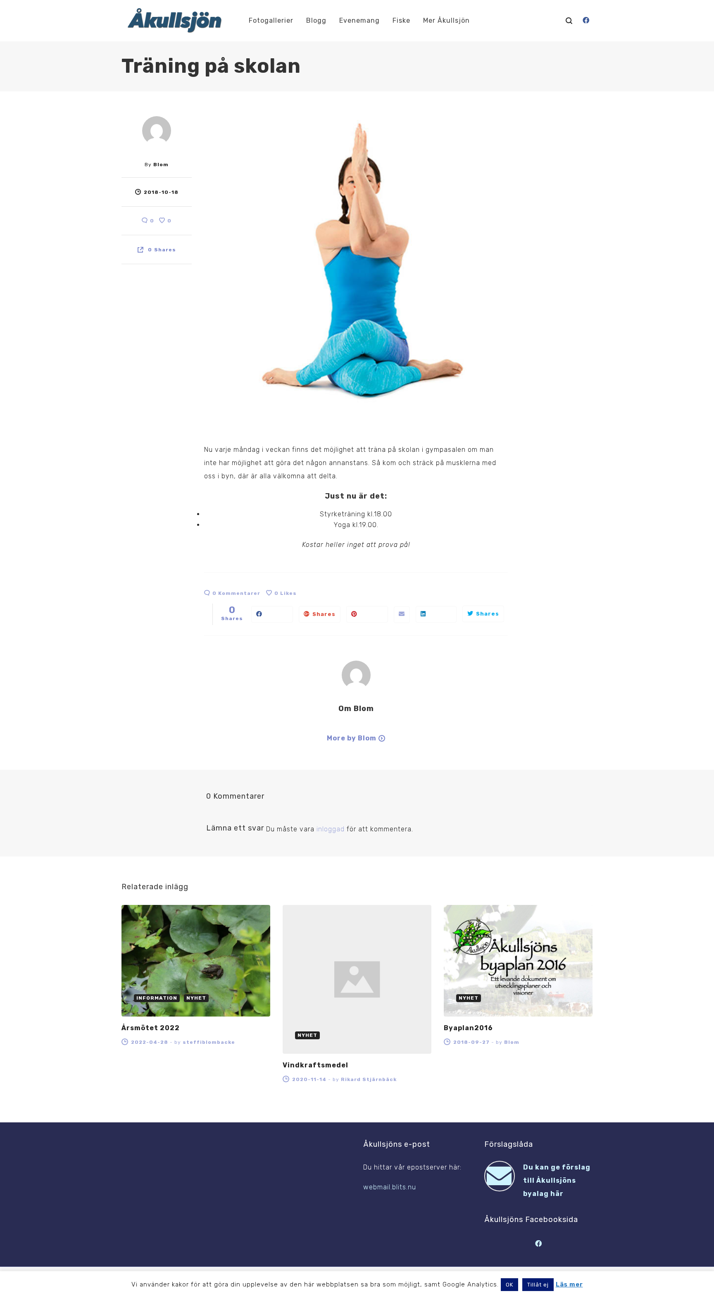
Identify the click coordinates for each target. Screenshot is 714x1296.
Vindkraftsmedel (315, 1065)
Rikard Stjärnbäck (369, 1079)
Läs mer (569, 1284)
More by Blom (351, 738)
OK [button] (509, 1285)
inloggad (331, 829)
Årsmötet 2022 (150, 1028)
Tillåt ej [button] (538, 1285)
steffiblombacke (209, 1042)
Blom (161, 164)
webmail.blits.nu (389, 1187)
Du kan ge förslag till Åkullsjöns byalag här (556, 1180)
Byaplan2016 (468, 1028)
